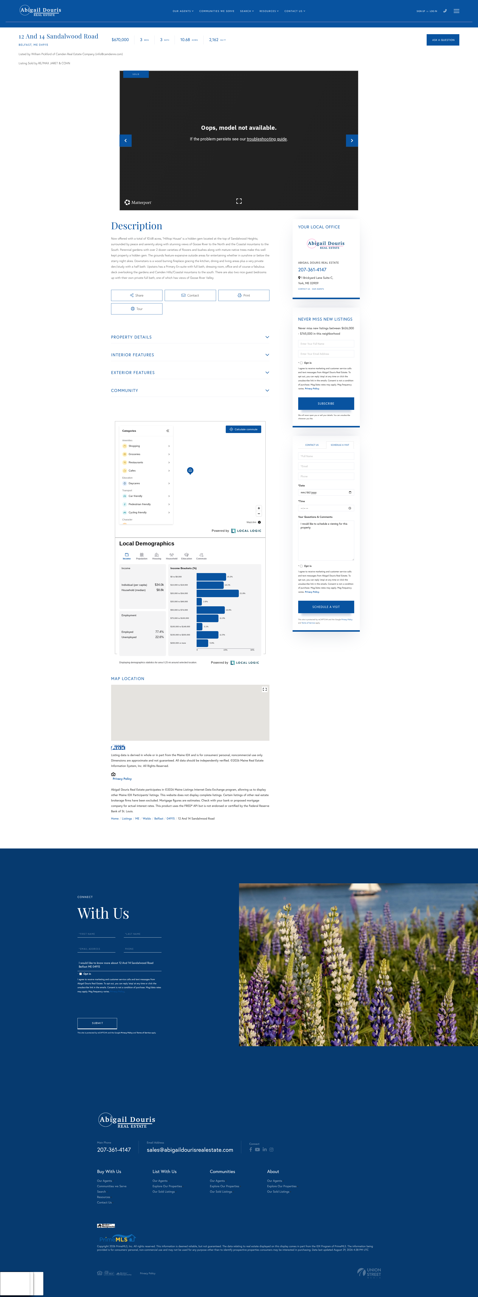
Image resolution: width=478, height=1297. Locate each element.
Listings (127, 818)
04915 (171, 818)
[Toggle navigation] (456, 11)
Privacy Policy (122, 779)
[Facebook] (250, 1149)
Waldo (147, 818)
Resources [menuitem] (268, 11)
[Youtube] (257, 1149)
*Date (301, 485)
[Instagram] (271, 1149)
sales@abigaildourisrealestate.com (190, 1149)
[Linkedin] (265, 1149)
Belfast (158, 818)
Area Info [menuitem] (9, 1293)
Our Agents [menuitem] (182, 11)
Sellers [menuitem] (7, 1288)
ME (137, 818)
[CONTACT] (443, 40)
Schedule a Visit (340, 445)
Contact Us (304, 289)
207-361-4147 (312, 269)
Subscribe (326, 403)
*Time (301, 501)
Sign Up (421, 11)
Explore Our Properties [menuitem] (167, 1186)
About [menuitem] (7, 1279)
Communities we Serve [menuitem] (217, 11)
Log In (433, 11)
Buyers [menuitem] (7, 1283)
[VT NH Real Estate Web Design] (369, 1273)
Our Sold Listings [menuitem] (164, 1192)
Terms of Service (308, 623)
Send (97, 1023)
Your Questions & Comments (315, 517)
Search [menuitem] (245, 11)
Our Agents (318, 289)
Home (115, 818)
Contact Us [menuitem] (294, 11)
